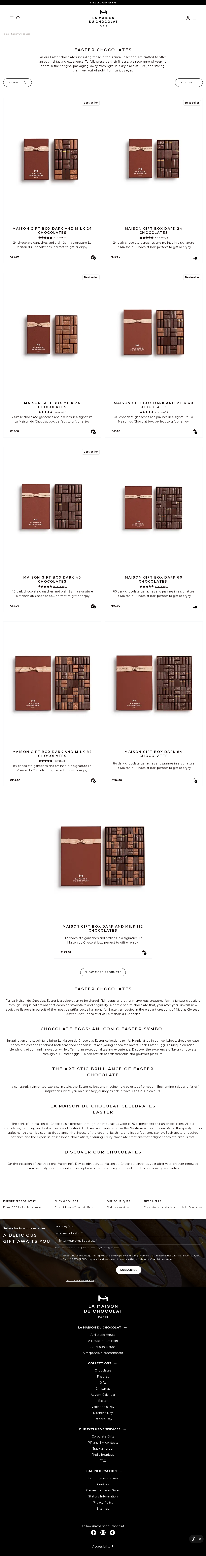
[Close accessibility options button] (200, 1539)
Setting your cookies (103, 1478)
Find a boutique (102, 1454)
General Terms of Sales (103, 1490)
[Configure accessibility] (193, 1538)
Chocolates (103, 1370)
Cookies (103, 1484)
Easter (103, 1401)
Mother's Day (103, 1413)
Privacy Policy (103, 1502)
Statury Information (103, 1496)
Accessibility (101, 1546)
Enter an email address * (68, 1232)
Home (5, 34)
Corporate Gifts (103, 1436)
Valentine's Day (103, 1407)
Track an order (103, 1448)
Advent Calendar (103, 1395)
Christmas (103, 1388)
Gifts (103, 1382)
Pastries (103, 1376)
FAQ (103, 1461)
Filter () (16, 82)
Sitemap (103, 1508)
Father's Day (103, 1419)
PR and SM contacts (103, 1442)
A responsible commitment (103, 1353)
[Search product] (18, 18)
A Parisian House (103, 1347)
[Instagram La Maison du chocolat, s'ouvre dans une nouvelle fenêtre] (103, 1532)
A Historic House (103, 1335)
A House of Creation (103, 1341)
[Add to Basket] (93, 256)
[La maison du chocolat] (103, 18)
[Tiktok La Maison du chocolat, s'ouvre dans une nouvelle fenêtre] (112, 1532)
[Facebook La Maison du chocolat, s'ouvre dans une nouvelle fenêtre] (93, 1532)
